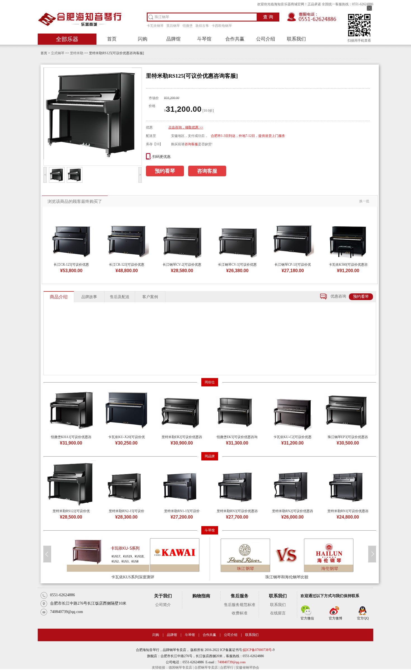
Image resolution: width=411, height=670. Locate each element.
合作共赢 (234, 39)
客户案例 (150, 297)
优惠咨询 (338, 296)
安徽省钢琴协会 (247, 667)
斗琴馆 (204, 39)
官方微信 (307, 618)
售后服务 (240, 595)
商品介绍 (59, 296)
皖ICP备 (249, 650)
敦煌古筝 (202, 26)
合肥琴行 (226, 667)
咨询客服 (191, 144)
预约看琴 (165, 171)
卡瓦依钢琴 (155, 26)
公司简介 (163, 605)
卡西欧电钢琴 (222, 26)
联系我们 (296, 39)
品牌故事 (89, 297)
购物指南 (201, 595)
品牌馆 (173, 39)
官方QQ (363, 618)
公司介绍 (265, 39)
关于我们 (163, 595)
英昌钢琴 (173, 26)
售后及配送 (119, 297)
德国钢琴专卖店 (180, 667)
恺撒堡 (188, 26)
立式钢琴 (57, 53)
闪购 (142, 39)
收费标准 (239, 613)
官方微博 (335, 618)
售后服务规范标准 (239, 605)
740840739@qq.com (231, 662)
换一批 (364, 201)
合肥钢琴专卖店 (206, 667)
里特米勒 (76, 53)
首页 (112, 39)
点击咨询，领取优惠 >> (185, 127)
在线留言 (278, 613)
